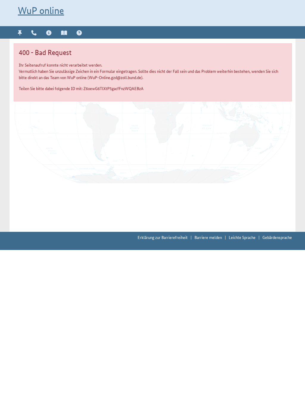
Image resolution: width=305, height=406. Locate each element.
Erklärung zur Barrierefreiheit (163, 237)
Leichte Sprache (242, 237)
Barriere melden (208, 237)
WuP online (41, 10)
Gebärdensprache (277, 237)
